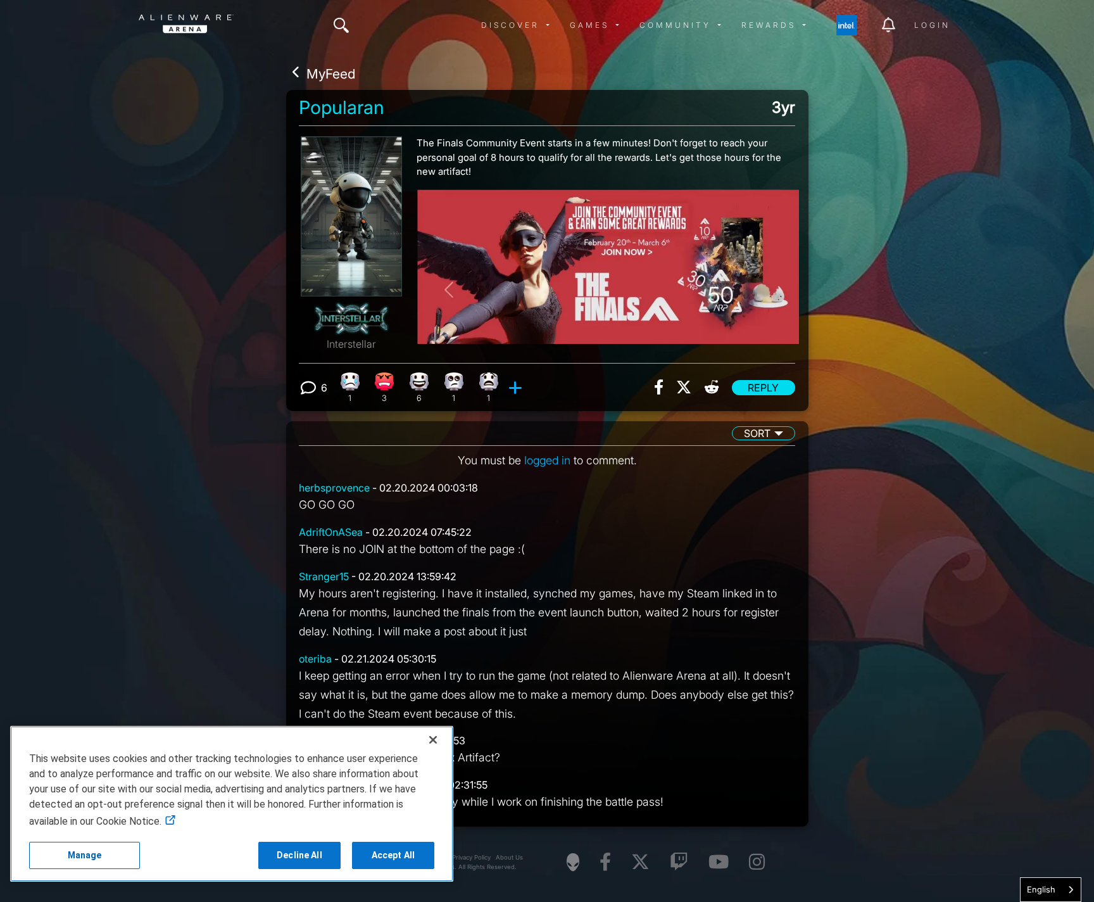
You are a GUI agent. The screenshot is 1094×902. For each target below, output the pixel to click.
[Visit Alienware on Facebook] (605, 862)
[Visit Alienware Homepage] (572, 862)
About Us (509, 857)
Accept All (393, 855)
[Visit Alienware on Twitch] (679, 862)
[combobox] (1050, 889)
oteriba (315, 658)
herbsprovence (334, 487)
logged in (547, 460)
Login (932, 25)
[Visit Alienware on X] (640, 862)
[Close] (433, 740)
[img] (341, 25)
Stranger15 (324, 576)
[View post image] (608, 261)
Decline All (299, 855)
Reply (763, 387)
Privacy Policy (471, 857)
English (1041, 889)
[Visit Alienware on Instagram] (757, 862)
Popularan (341, 108)
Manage (85, 855)
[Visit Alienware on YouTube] (718, 862)
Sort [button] (757, 433)
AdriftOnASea (331, 532)
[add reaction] (517, 387)
